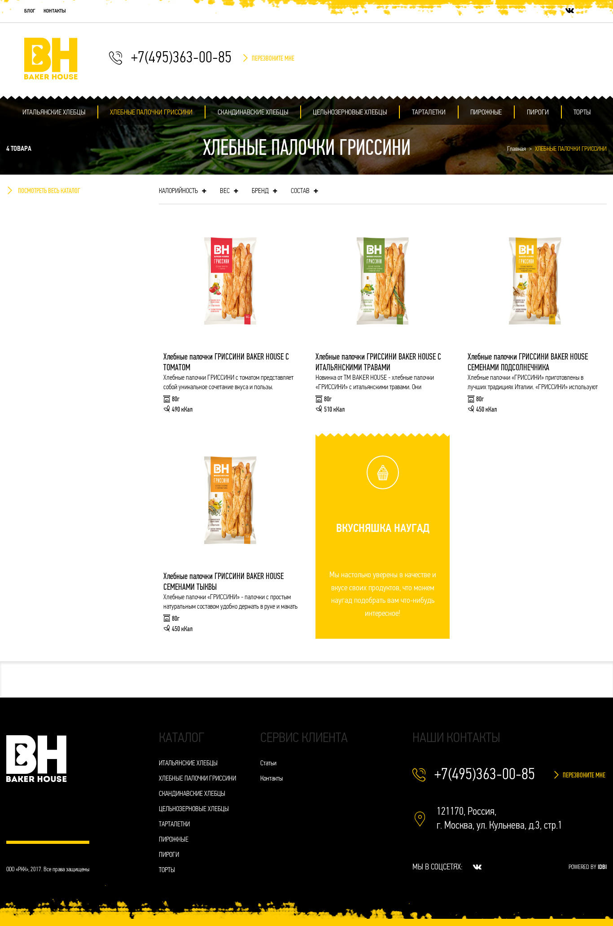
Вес (229, 191)
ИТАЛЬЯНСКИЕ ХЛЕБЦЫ (53, 112)
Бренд (264, 191)
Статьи (268, 763)
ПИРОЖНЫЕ (486, 112)
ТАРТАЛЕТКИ (429, 112)
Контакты (55, 11)
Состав (304, 191)
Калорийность (182, 191)
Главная (516, 149)
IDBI (602, 867)
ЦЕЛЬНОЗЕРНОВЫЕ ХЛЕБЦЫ (350, 112)
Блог (29, 11)
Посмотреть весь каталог (49, 191)
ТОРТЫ (582, 112)
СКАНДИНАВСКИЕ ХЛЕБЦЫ (253, 112)
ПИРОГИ (538, 112)
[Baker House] (51, 59)
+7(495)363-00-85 (181, 58)
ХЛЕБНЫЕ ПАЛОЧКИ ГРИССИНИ (151, 112)
